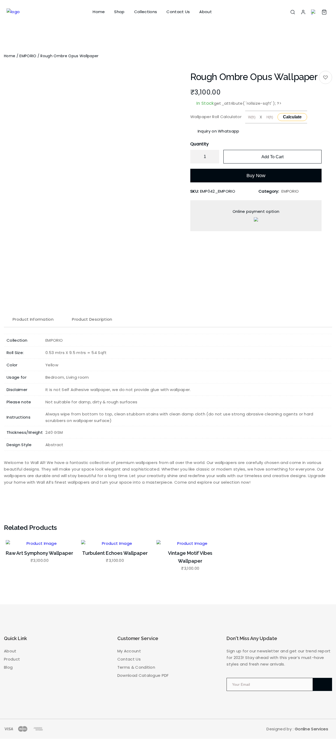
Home (99, 11)
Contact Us (178, 11)
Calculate (292, 117)
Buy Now (255, 175)
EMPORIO (27, 56)
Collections (145, 11)
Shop (119, 11)
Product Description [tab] (92, 319)
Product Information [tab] (33, 319)
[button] (325, 77)
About (205, 11)
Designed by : (297, 729)
